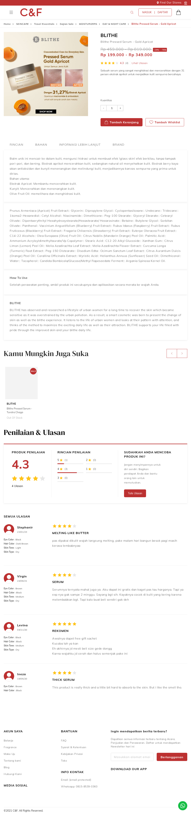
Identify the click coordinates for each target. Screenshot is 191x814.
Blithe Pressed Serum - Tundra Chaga (19, 410)
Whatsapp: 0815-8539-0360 (79, 786)
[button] (11, 12)
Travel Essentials (44, 24)
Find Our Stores (170, 2)
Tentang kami (12, 760)
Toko (64, 760)
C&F (31, 12)
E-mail (132, 757)
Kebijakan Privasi (72, 754)
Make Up (9, 754)
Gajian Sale (67, 24)
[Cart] (178, 12)
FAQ (64, 740)
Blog (6, 767)
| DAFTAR (155, 12)
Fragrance (10, 747)
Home (7, 24)
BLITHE (109, 35)
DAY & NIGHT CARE (114, 24)
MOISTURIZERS (88, 24)
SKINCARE (22, 24)
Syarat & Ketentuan (73, 747)
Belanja (8, 740)
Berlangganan (172, 757)
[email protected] (80, 779)
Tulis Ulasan (135, 493)
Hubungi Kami (13, 774)
